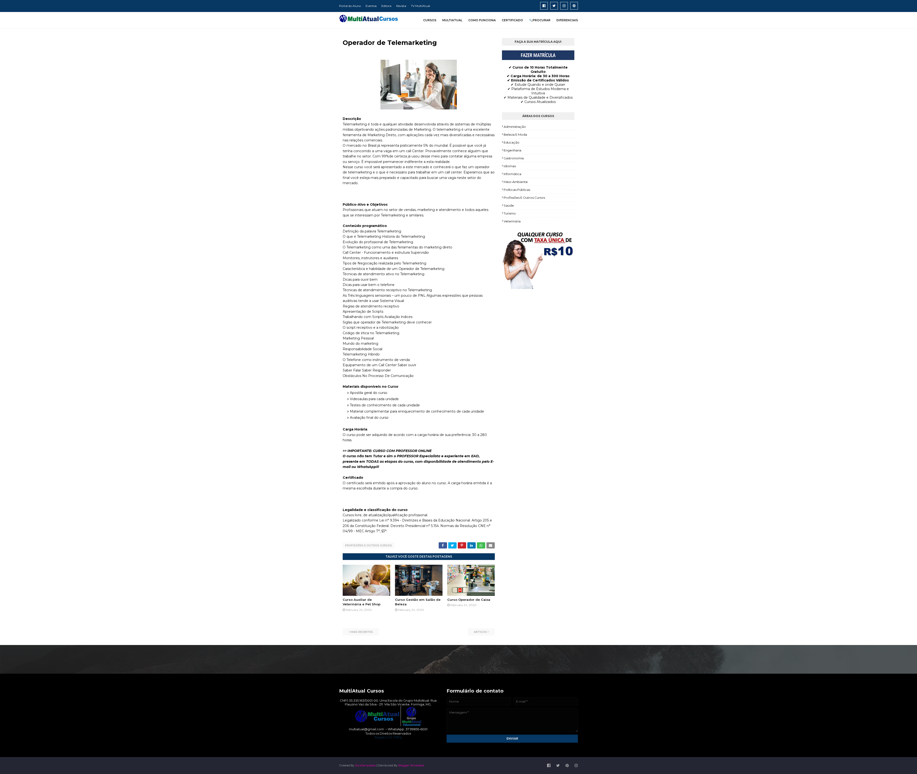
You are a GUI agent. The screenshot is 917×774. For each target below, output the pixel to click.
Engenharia (512, 150)
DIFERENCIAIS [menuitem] (567, 20)
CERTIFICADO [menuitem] (512, 20)
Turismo (510, 213)
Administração (515, 127)
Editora (386, 6)
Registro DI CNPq (388, 737)
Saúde (509, 205)
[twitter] (554, 6)
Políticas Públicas (517, 190)
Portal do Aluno (350, 6)
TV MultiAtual (420, 6)
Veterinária (512, 221)
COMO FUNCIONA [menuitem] (482, 20)
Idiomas (510, 166)
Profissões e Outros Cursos (368, 545)
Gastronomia (514, 158)
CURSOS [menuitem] (429, 20)
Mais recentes (362, 632)
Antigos (480, 632)
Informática (512, 174)
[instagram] (564, 6)
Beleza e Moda (515, 134)
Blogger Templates (411, 765)
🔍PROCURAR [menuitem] (539, 20)
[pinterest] (574, 6)
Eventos (371, 6)
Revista (401, 6)
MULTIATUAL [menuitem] (452, 20)
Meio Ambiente (516, 182)
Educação (511, 142)
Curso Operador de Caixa (468, 600)
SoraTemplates (365, 765)
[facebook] (544, 6)
